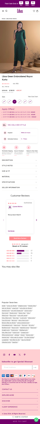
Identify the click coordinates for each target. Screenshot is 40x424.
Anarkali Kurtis (6, 310)
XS (4, 101)
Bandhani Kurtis (6, 327)
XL (25, 101)
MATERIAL (6, 176)
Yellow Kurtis (31, 318)
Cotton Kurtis (28, 310)
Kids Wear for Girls (15, 339)
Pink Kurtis (24, 325)
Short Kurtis (5, 313)
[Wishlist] (34, 11)
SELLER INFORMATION (11, 187)
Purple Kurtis (15, 332)
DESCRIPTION (7, 160)
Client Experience (9, 407)
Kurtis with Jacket (22, 315)
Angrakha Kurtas (24, 327)
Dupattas (14, 342)
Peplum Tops (21, 313)
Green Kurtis (17, 325)
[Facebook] (9, 355)
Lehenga (16, 335)
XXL (30, 101)
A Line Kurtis (23, 318)
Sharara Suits (29, 335)
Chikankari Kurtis (6, 342)
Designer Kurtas (22, 305)
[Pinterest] (24, 355)
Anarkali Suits (5, 337)
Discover (6, 401)
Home (3, 18)
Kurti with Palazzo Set (17, 310)
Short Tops (16, 318)
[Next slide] (36, 220)
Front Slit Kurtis (6, 320)
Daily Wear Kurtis (6, 332)
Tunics (28, 313)
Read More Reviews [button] (20, 238)
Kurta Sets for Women (26, 308)
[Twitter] (19, 355)
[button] (6, 84)
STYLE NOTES (7, 165)
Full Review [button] (11, 231)
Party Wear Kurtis (7, 318)
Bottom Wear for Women (9, 322)
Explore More (8, 395)
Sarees (3, 305)
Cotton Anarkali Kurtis (23, 322)
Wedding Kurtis (23, 330)
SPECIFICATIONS (8, 182)
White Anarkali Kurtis (7, 335)
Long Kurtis (15, 308)
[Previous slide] (3, 220)
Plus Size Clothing (29, 337)
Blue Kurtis (33, 327)
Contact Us (7, 389)
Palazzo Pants (32, 305)
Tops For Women (25, 339)
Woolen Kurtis (13, 313)
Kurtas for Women (12, 305)
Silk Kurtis (31, 325)
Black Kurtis (13, 315)
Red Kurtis (14, 320)
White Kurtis (5, 315)
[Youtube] (14, 355)
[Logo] (20, 11)
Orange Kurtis (24, 332)
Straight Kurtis (6, 330)
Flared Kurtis (14, 330)
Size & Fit (6, 171)
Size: (3, 97)
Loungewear (5, 339)
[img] (12, 203)
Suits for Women (6, 308)
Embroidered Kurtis (7, 325)
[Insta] (4, 355)
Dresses (22, 335)
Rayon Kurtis (15, 327)
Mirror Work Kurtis (23, 320)
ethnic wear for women (16, 337)
